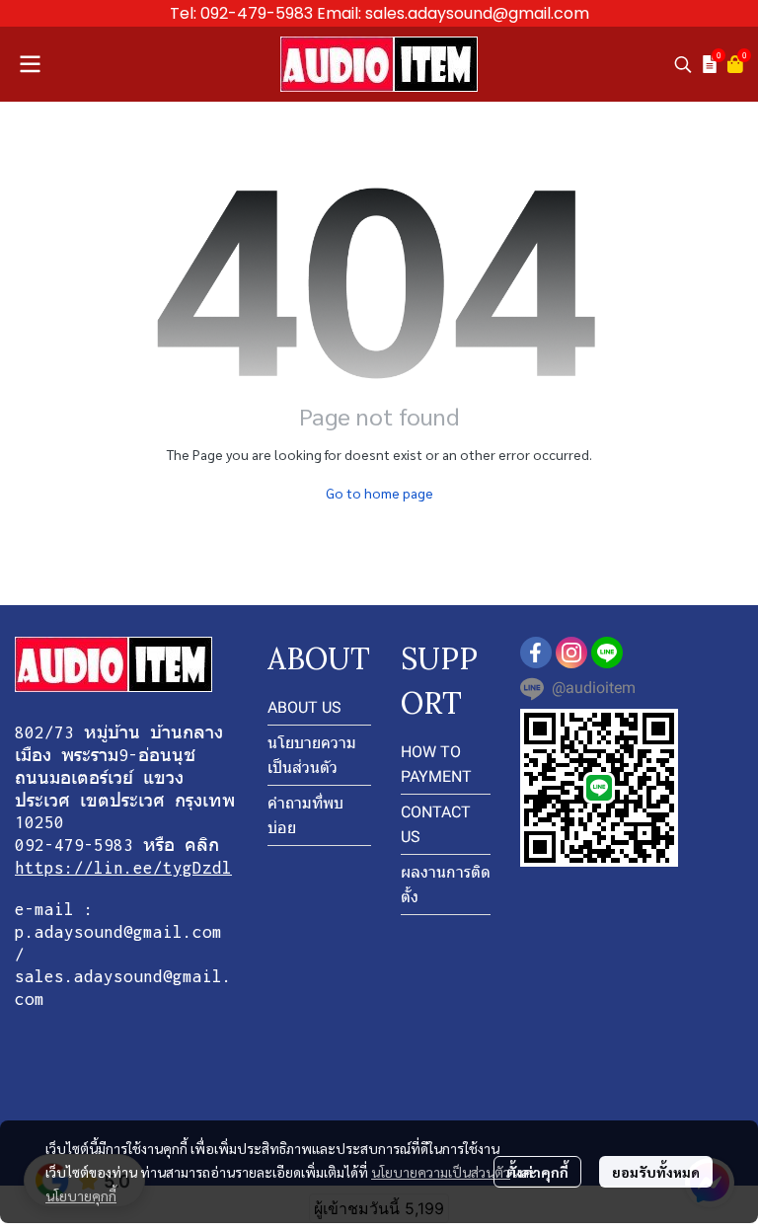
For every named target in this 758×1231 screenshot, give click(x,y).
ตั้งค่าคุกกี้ (537, 1172)
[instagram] (571, 652)
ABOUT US (304, 707)
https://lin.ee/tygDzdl (123, 868)
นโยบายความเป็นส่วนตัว (440, 1172)
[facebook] (536, 652)
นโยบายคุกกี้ (80, 1195)
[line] (607, 652)
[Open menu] (29, 64)
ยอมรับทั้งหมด (656, 1172)
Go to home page (379, 492)
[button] (683, 64)
